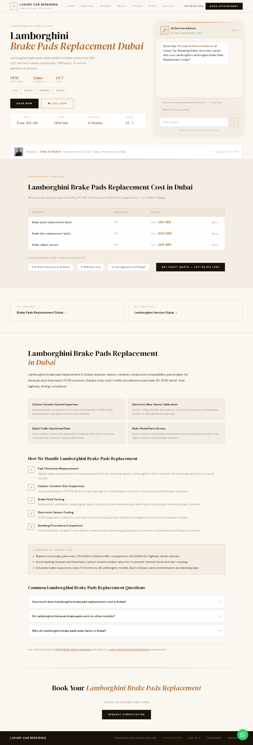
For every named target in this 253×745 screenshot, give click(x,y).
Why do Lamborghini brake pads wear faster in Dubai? (126, 630)
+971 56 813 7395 (193, 6)
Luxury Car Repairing (28, 738)
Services (87, 6)
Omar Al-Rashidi (50, 151)
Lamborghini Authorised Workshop (129, 649)
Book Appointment (224, 6)
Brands (105, 6)
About (121, 6)
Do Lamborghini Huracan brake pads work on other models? (126, 616)
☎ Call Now (57, 103)
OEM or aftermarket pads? (176, 109)
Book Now (24, 103)
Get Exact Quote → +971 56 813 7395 (190, 267)
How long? (217, 102)
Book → (216, 222)
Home (71, 6)
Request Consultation (126, 714)
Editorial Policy (235, 738)
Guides (138, 6)
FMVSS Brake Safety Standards (73, 649)
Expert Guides (214, 738)
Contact (168, 6)
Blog (152, 6)
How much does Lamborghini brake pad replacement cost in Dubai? (126, 601)
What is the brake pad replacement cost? (183, 102)
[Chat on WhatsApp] (242, 734)
